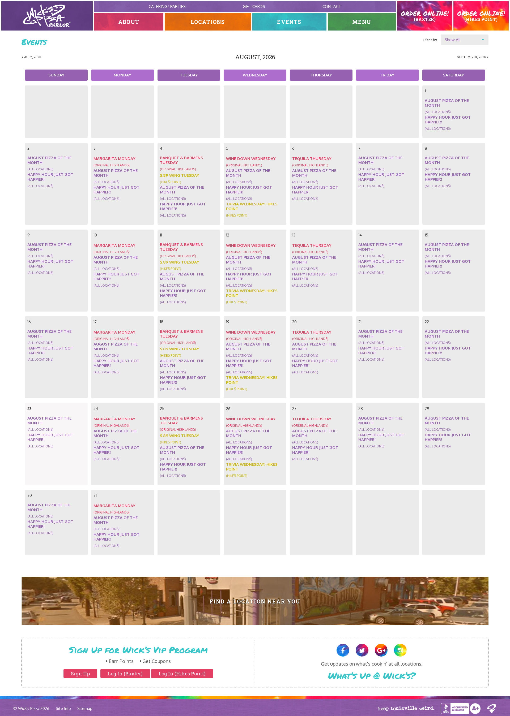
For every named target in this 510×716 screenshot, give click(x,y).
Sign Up (80, 673)
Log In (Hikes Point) (182, 673)
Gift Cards (254, 6)
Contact (331, 6)
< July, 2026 (31, 57)
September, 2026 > (472, 57)
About (128, 22)
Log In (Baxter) (125, 673)
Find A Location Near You (255, 601)
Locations (208, 22)
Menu (361, 22)
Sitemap (84, 708)
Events (289, 22)
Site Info (63, 708)
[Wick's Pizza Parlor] (47, 16)
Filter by (430, 39)
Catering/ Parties (167, 6)
